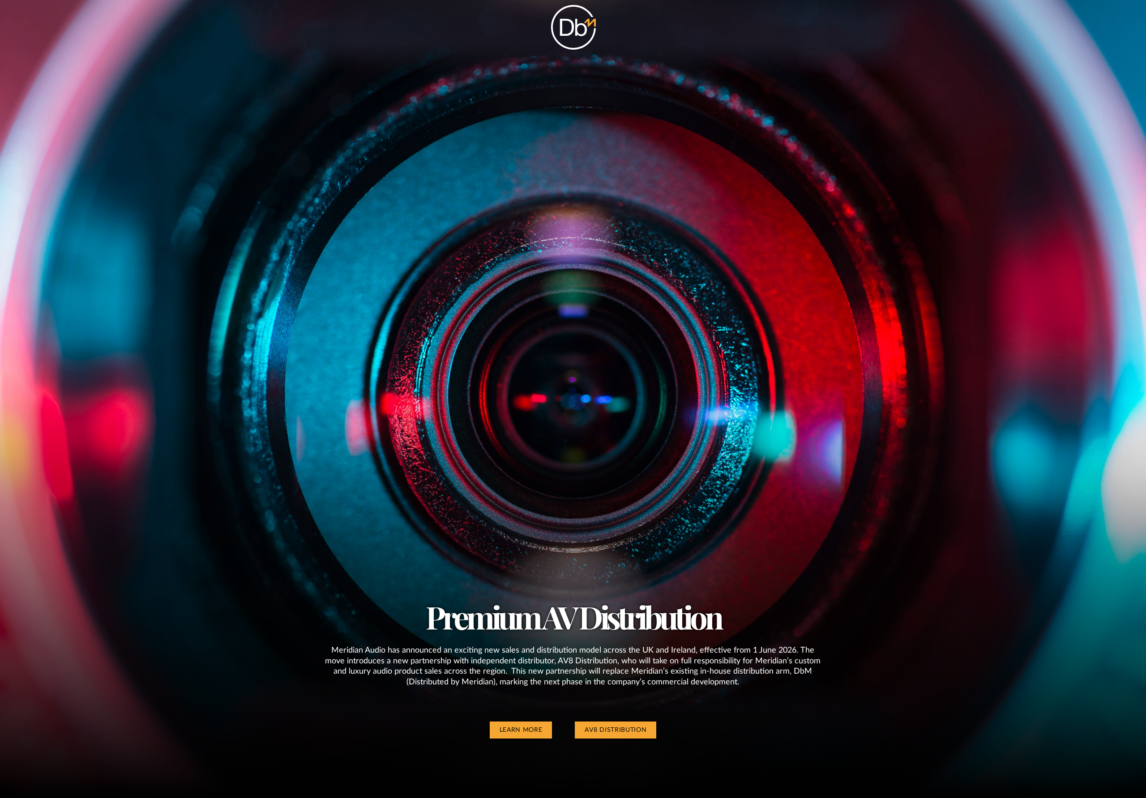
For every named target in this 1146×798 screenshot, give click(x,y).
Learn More (521, 730)
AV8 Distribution (615, 730)
